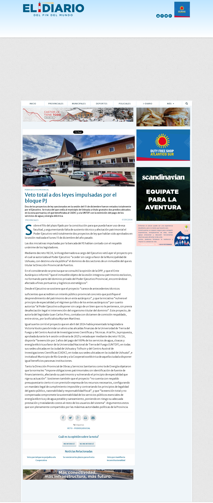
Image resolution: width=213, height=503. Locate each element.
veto (70, 428)
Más (169, 103)
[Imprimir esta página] (85, 418)
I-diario (147, 103)
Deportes (101, 103)
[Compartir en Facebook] (63, 418)
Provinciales (55, 103)
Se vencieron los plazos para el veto (78, 457)
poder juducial (82, 428)
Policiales (125, 103)
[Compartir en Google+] (78, 418)
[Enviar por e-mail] (93, 418)
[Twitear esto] (70, 418)
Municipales (79, 103)
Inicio (33, 103)
